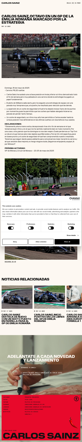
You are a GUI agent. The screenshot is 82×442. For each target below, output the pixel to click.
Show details (71, 235)
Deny (15, 242)
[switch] (31, 228)
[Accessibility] (76, 398)
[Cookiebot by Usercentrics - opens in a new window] (71, 198)
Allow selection (41, 242)
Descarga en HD (10, 262)
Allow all (67, 242)
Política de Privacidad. (32, 374)
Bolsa (70, 3)
